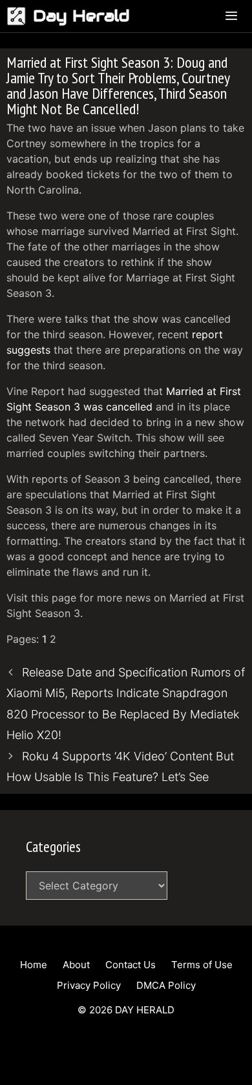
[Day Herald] (19, 16)
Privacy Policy (89, 985)
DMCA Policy (166, 985)
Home (33, 964)
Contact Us (130, 964)
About (76, 964)
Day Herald (81, 16)
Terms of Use (202, 964)
